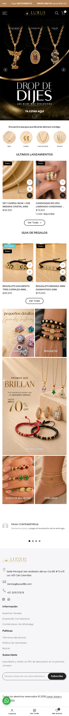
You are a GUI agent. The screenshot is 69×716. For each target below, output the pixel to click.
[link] (34, 69)
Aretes (26, 146)
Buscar (6, 648)
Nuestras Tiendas (12, 613)
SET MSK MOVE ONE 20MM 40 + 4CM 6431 (50, 205)
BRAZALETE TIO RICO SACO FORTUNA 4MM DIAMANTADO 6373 (51, 288)
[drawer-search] (57, 13)
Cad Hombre (43, 146)
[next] (63, 70)
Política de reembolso (14, 642)
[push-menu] (4, 13)
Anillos (60, 146)
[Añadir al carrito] (30, 195)
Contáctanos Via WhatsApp (18, 624)
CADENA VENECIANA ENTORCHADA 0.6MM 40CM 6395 (18, 205)
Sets (9, 146)
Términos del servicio (14, 637)
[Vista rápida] (30, 189)
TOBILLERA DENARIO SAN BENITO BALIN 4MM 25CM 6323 (17, 288)
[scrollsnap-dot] (29, 541)
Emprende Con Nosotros (16, 618)
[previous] (5, 70)
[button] (30, 182)
